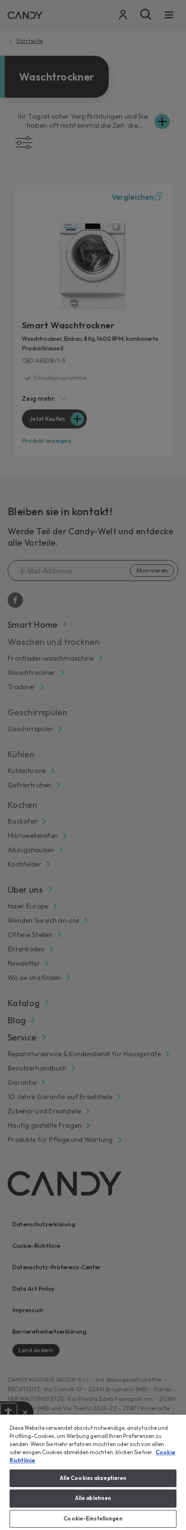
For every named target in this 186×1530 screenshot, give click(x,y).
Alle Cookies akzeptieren (93, 1478)
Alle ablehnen (93, 1498)
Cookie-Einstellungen (92, 1518)
